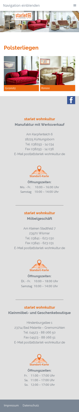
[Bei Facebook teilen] (71, 100)
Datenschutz (31, 405)
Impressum (11, 405)
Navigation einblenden (21, 5)
